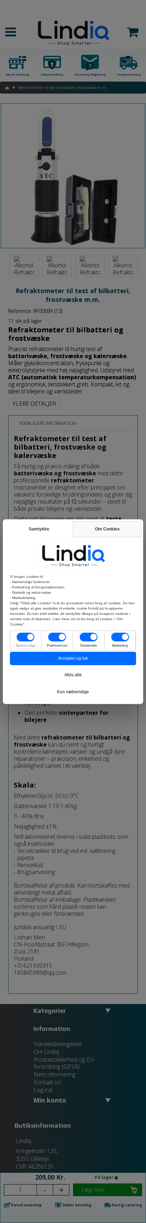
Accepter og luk (73, 658)
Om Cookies (107, 529)
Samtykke (39, 529)
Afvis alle (73, 674)
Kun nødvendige (73, 691)
